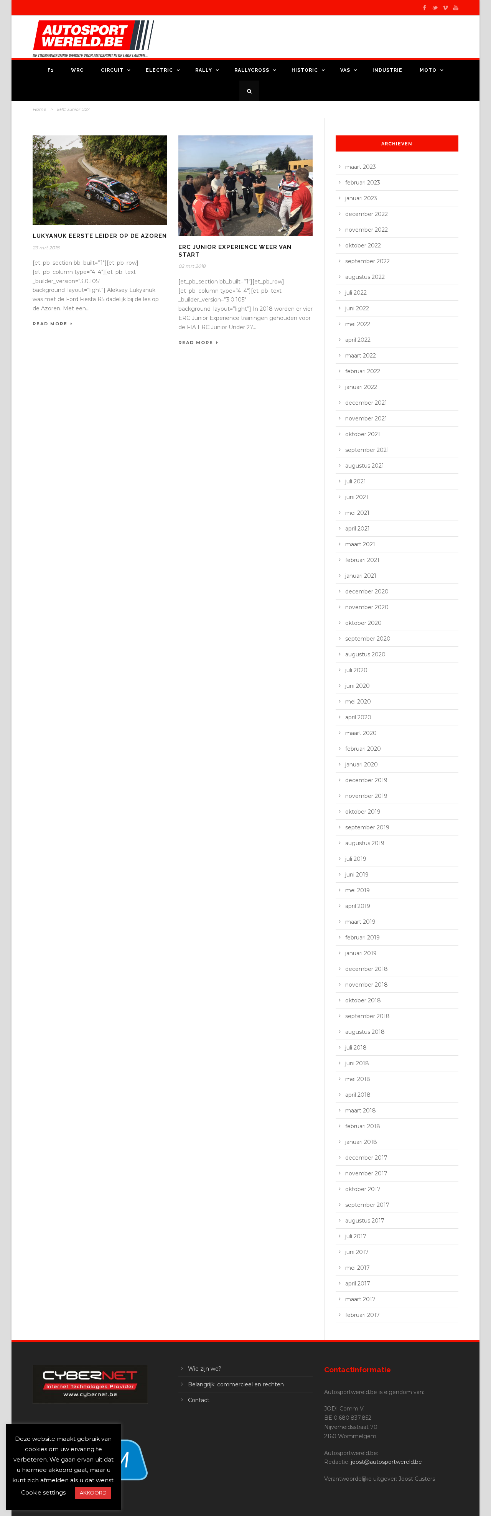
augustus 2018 (365, 1031)
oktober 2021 (362, 434)
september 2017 (367, 1204)
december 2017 (366, 1157)
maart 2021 (360, 544)
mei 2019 (357, 890)
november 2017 (366, 1173)
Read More (50, 323)
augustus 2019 (364, 843)
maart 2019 (360, 921)
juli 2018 (356, 1047)
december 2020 (367, 591)
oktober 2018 (363, 1000)
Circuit (112, 70)
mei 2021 (357, 512)
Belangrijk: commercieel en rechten (236, 1384)
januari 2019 (361, 953)
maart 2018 (360, 1110)
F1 (51, 70)
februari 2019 (362, 937)
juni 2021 (356, 497)
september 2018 (367, 1016)
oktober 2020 (363, 623)
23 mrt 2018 (46, 247)
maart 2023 (360, 166)
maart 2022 (360, 355)
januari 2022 (361, 387)
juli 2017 (355, 1236)
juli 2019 (355, 858)
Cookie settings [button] (43, 1492)
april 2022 (358, 339)
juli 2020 (356, 670)
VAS (345, 70)
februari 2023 (362, 182)
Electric (159, 70)
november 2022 (366, 229)
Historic (305, 70)
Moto (428, 70)
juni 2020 (357, 685)
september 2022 (367, 261)
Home (39, 109)
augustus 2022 (365, 277)
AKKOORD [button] (93, 1493)
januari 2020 (361, 764)
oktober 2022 (363, 245)
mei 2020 (358, 701)
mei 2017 (357, 1267)
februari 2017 (362, 1315)
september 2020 (367, 638)
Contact (198, 1400)
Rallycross (251, 70)
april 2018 (358, 1094)
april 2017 (357, 1283)
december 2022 (366, 214)
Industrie (387, 70)
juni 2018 (357, 1063)
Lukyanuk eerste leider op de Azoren (100, 235)
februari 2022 (362, 371)
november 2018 (366, 984)
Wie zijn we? (204, 1368)
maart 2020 (361, 733)
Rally (203, 70)
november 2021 (366, 418)
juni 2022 (357, 308)
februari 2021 (362, 560)
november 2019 (366, 796)
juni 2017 (357, 1252)
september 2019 (367, 827)
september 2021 (367, 450)
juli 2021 (355, 481)
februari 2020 (363, 748)
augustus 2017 (364, 1220)
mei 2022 (357, 324)
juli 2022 (356, 292)
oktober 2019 (363, 811)
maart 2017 (360, 1299)
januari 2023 (361, 198)
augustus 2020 (365, 654)
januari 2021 (360, 575)
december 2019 (366, 780)
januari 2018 (361, 1142)
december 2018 (366, 969)
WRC (77, 70)
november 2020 (367, 607)
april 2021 (357, 528)
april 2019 (357, 906)
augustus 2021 (364, 465)
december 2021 (366, 402)
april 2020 (358, 717)
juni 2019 (357, 874)
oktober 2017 (363, 1189)
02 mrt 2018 (192, 266)
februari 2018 (362, 1126)
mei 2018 (357, 1079)
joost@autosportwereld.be (386, 1461)
